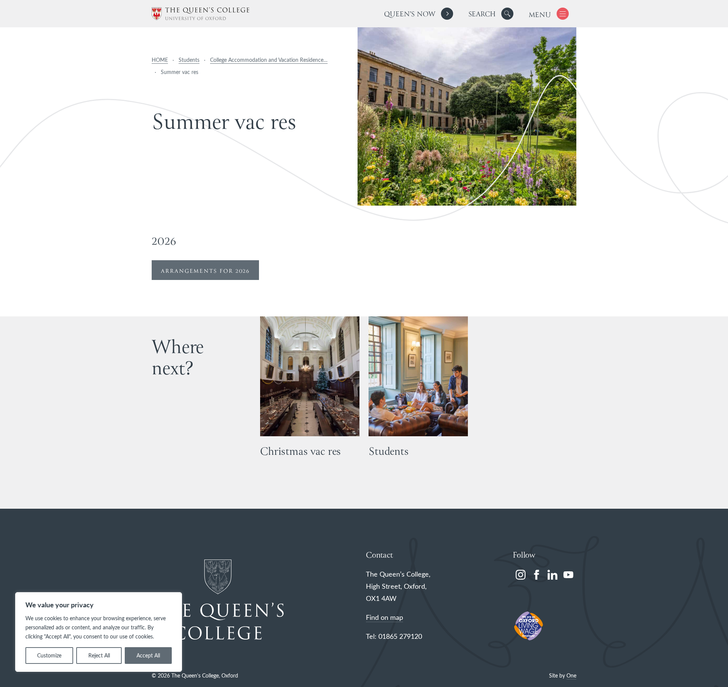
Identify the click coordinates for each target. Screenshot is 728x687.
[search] (491, 13)
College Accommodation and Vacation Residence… (269, 59)
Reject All (99, 655)
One (571, 675)
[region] (98, 632)
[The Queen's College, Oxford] (200, 14)
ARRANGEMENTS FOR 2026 (205, 271)
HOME (160, 59)
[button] (507, 14)
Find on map (384, 617)
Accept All (148, 655)
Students (189, 59)
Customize (49, 655)
